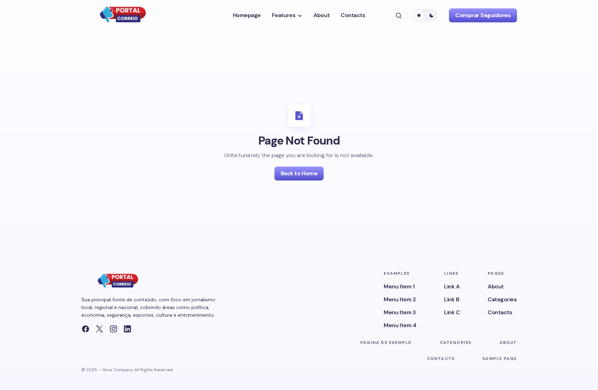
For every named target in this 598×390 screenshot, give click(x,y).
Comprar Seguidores (482, 15)
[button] (399, 15)
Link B (451, 299)
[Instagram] (113, 329)
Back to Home (299, 173)
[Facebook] (86, 329)
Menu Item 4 (400, 325)
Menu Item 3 (399, 312)
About (496, 286)
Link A (451, 286)
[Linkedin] (127, 329)
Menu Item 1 (399, 286)
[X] (99, 329)
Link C (452, 312)
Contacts (500, 312)
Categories (502, 299)
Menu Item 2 (400, 299)
